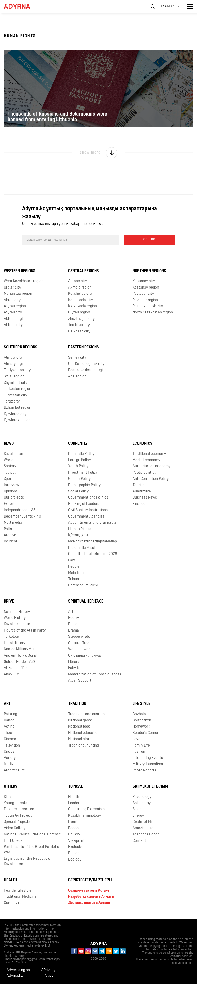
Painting (10, 714)
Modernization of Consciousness (94, 674)
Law (71, 560)
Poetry (73, 618)
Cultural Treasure (82, 643)
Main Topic (76, 573)
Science (139, 809)
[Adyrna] (23, 6)
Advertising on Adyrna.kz (18, 973)
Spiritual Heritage (85, 601)
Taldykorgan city (17, 370)
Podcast (75, 828)
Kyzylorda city (15, 414)
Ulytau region (79, 312)
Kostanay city (144, 281)
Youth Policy (78, 466)
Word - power (79, 649)
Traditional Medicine (20, 897)
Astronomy (142, 803)
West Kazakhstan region (23, 281)
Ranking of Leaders (83, 504)
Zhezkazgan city (81, 319)
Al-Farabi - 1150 (16, 668)
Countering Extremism (86, 809)
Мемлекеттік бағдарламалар (92, 541)
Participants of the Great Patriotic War (31, 849)
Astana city (77, 281)
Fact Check (13, 841)
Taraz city (12, 402)
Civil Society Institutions (88, 510)
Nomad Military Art (19, 649)
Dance (9, 720)
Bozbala (139, 714)
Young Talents (15, 803)
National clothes (81, 739)
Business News (145, 498)
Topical (10, 473)
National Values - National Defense (32, 834)
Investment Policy (83, 473)
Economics (142, 444)
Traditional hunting (83, 746)
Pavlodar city (143, 294)
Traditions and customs (87, 714)
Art (70, 612)
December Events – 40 (22, 517)
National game (80, 720)
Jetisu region (14, 376)
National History (17, 612)
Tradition (77, 704)
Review (74, 834)
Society (10, 466)
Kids (7, 797)
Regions (74, 853)
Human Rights (79, 529)
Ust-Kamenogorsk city (86, 364)
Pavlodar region (145, 300)
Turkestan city (15, 395)
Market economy (146, 460)
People (74, 567)
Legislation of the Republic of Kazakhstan (28, 861)
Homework (141, 727)
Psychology (142, 797)
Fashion (139, 752)
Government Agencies (86, 517)
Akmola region (80, 288)
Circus (9, 752)
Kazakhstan (13, 454)
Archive (10, 535)
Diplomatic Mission (83, 548)
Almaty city (13, 358)
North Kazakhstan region (153, 312)
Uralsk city (12, 288)
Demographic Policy (84, 485)
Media (9, 764)
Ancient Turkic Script (21, 656)
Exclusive (76, 847)
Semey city (77, 358)
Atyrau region (15, 306)
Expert (9, 504)
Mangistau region (18, 294)
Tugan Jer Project (18, 816)
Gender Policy (79, 479)
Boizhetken (142, 720)
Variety (10, 758)
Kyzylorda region (17, 420)
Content (139, 841)
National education (84, 733)
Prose (72, 624)
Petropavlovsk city (148, 306)
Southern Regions (20, 347)
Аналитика (142, 491)
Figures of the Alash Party (25, 631)
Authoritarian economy (151, 466)
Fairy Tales (76, 668)
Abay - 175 (12, 674)
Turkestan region (17, 389)
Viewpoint (76, 841)
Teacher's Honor (146, 834)
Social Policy (78, 491)
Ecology (74, 860)
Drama (73, 631)
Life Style (141, 704)
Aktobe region (15, 319)
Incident (10, 541)
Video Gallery (14, 828)
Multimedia (13, 523)
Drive (9, 601)
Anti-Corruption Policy (151, 479)
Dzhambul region (17, 408)
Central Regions (83, 271)
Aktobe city (13, 325)
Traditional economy (149, 454)
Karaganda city (80, 300)
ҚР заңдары (78, 535)
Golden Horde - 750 (19, 662)
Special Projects (17, 822)
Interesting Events (148, 758)
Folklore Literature (19, 809)
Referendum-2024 (83, 585)
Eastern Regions (83, 347)
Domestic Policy (81, 454)
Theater (10, 733)
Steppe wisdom (80, 637)
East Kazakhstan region (87, 370)
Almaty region (15, 364)
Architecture (14, 770)
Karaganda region (82, 306)
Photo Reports (144, 770)
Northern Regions (149, 271)
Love (136, 739)
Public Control (144, 473)
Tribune (74, 579)
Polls (8, 529)
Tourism (139, 485)
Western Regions (19, 271)
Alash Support (79, 681)
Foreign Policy (79, 460)
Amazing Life (143, 828)
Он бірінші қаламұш (84, 656)
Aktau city (12, 300)
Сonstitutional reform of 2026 (92, 554)
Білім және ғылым (150, 787)
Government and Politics (88, 498)
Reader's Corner (146, 733)
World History (15, 618)
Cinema (10, 739)
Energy (138, 816)
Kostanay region (146, 288)
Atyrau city (13, 312)
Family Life (141, 746)
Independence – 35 (19, 510)
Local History (14, 643)
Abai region (77, 376)
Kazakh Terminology (84, 816)
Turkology (12, 637)
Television (12, 746)
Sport (8, 479)
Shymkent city (15, 383)
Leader (74, 803)
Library (73, 662)
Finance (139, 504)
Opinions (11, 491)
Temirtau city (79, 325)
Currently (78, 444)
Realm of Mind (144, 822)
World (8, 460)
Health (73, 797)
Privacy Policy (49, 973)
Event (73, 822)
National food (79, 727)
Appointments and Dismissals (92, 523)
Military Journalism (148, 764)
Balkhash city (79, 331)
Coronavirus (13, 903)
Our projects (14, 498)
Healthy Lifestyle (18, 891)
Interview (11, 485)
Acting (9, 727)
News (9, 444)
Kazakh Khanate (17, 624)
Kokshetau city (80, 294)
